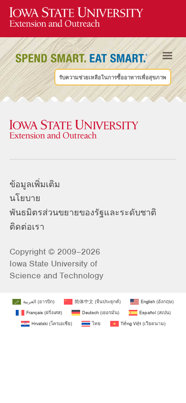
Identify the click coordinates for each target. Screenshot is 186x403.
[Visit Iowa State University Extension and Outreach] (93, 130)
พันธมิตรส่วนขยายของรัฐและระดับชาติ (83, 212)
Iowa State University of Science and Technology (56, 269)
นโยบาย (25, 198)
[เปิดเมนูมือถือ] (167, 55)
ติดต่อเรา (27, 227)
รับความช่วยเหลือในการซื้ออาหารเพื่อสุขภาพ (112, 77)
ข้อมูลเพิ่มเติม (35, 184)
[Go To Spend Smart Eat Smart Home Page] (76, 17)
